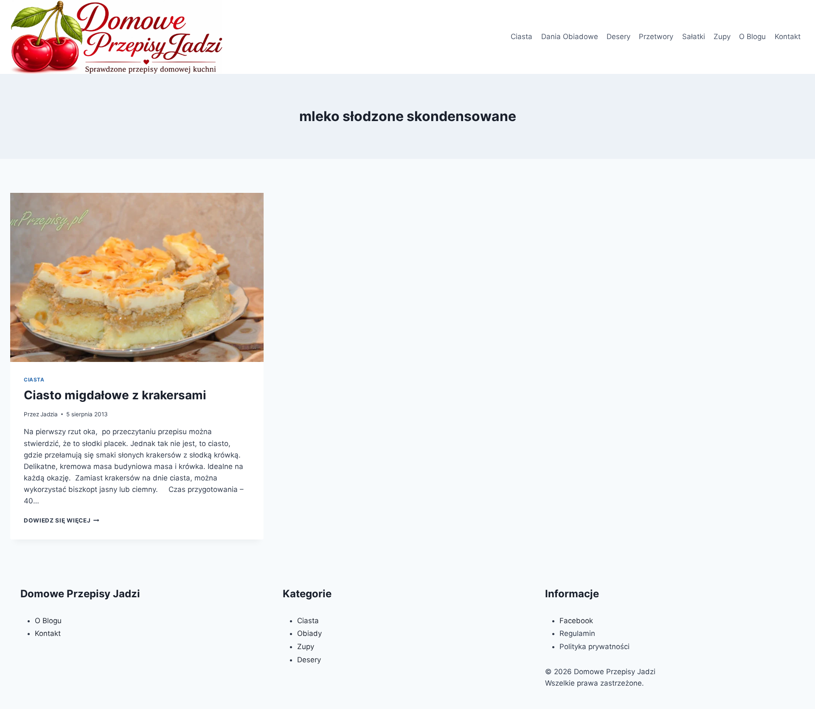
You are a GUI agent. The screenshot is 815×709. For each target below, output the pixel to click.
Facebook (576, 620)
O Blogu (752, 36)
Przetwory (656, 36)
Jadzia (49, 414)
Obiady (309, 633)
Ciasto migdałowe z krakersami (115, 395)
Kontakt (788, 36)
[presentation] (137, 277)
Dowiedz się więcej (61, 520)
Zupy (722, 36)
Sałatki (693, 36)
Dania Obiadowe (569, 36)
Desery (618, 36)
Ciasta (521, 36)
